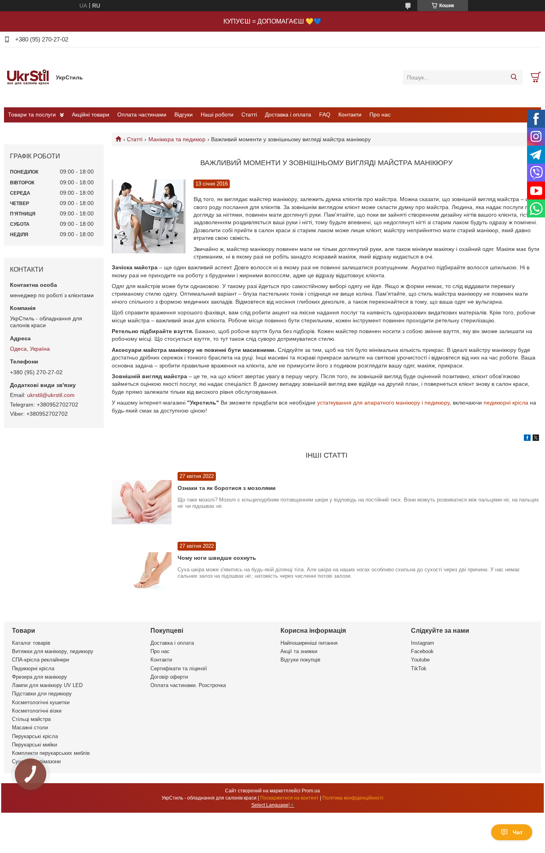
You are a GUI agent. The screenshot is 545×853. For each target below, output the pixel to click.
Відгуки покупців (300, 660)
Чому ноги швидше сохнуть (217, 558)
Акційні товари (90, 114)
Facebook (422, 651)
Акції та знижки (298, 651)
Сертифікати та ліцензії (178, 668)
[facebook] (527, 439)
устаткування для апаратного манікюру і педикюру (383, 402)
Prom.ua (311, 791)
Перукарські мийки (34, 745)
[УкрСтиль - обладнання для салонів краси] (28, 77)
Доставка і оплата (288, 114)
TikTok (419, 668)
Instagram (422, 643)
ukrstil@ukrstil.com (51, 395)
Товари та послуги (32, 114)
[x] (536, 439)
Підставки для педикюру (42, 694)
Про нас (380, 114)
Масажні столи (30, 728)
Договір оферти (169, 677)
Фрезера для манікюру (39, 677)
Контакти (349, 114)
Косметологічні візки (36, 711)
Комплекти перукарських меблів (51, 753)
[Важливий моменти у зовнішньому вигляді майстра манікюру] (149, 216)
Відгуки (183, 114)
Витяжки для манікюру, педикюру (52, 651)
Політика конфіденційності (352, 798)
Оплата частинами (141, 114)
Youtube (420, 660)
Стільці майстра (31, 719)
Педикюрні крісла (33, 668)
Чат (518, 832)
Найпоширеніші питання (309, 643)
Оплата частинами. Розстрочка (188, 685)
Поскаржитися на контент (289, 798)
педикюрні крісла (506, 402)
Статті (249, 114)
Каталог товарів (31, 643)
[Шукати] (514, 77)
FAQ (324, 114)
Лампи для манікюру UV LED (47, 685)
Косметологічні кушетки (40, 702)
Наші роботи (217, 114)
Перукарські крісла (35, 736)
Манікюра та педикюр (176, 139)
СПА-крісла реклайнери (40, 660)
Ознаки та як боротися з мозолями (227, 488)
